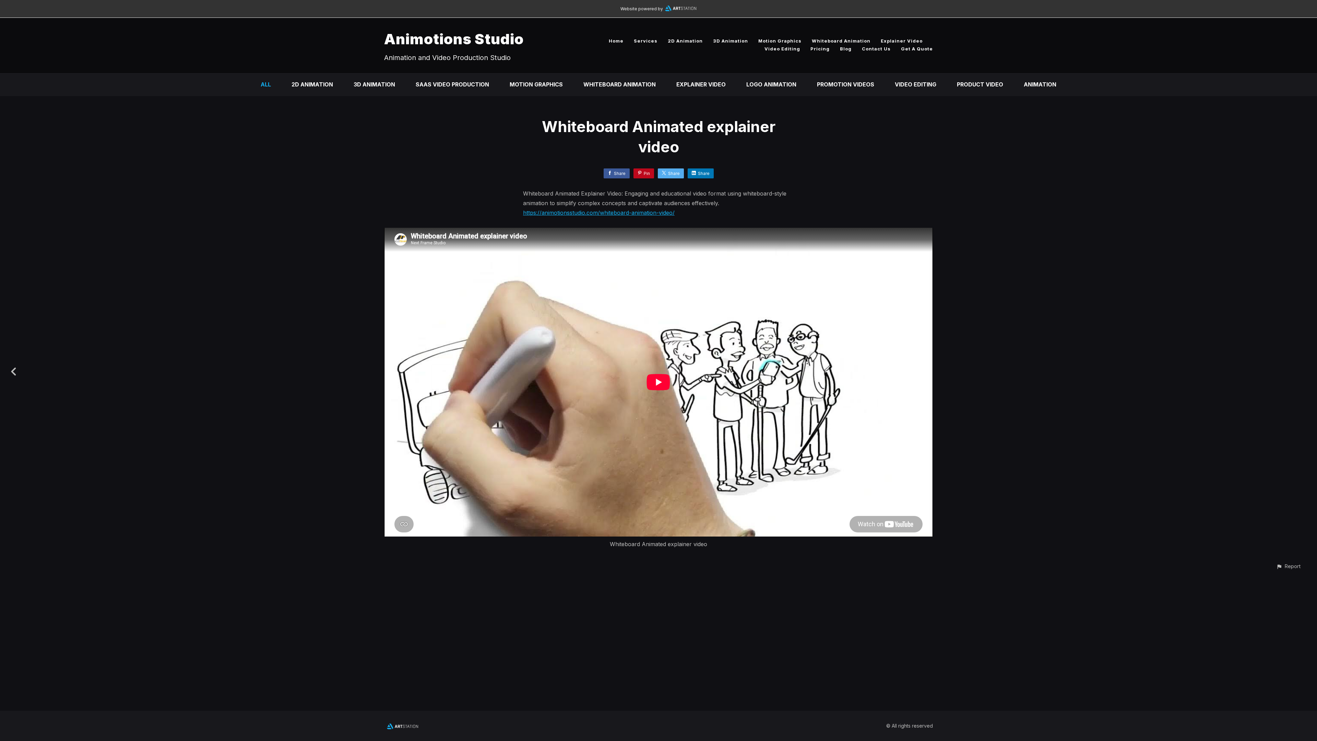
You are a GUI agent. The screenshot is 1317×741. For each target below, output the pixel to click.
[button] (1288, 566)
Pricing (820, 48)
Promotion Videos (845, 84)
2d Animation (312, 84)
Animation (1040, 84)
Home (616, 41)
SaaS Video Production (452, 84)
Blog (846, 48)
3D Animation (730, 41)
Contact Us (876, 48)
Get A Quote (917, 48)
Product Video (980, 84)
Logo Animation (771, 84)
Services (645, 41)
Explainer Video (902, 41)
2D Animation (685, 41)
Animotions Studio (454, 39)
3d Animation (374, 84)
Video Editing (782, 48)
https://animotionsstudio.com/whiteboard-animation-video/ (599, 212)
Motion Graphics (780, 41)
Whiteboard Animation (841, 41)
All (266, 84)
